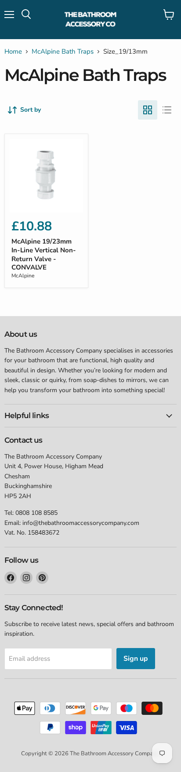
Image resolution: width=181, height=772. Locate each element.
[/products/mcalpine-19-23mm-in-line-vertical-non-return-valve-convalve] (46, 175)
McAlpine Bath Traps (63, 51)
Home (13, 51)
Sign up (135, 658)
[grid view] (147, 110)
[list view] (167, 110)
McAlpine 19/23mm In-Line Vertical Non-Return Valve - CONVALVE (43, 254)
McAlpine (22, 275)
